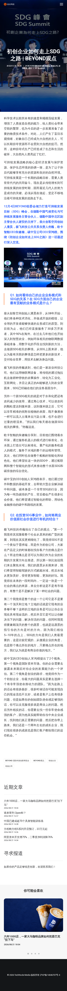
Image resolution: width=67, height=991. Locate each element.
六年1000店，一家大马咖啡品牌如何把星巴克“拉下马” (33, 802)
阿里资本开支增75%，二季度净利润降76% (28, 837)
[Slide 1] (28, 953)
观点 (30, 68)
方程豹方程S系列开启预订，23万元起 (25, 828)
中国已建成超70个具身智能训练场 (23, 820)
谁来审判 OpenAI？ (15, 812)
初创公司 (54, 66)
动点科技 (41, 68)
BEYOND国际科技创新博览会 (38, 66)
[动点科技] (9, 4)
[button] (61, 4)
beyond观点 (39, 761)
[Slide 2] (32, 953)
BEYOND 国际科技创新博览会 (17, 761)
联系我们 (48, 866)
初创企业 (52, 761)
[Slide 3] (35, 953)
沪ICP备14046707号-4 (50, 975)
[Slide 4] (39, 953)
